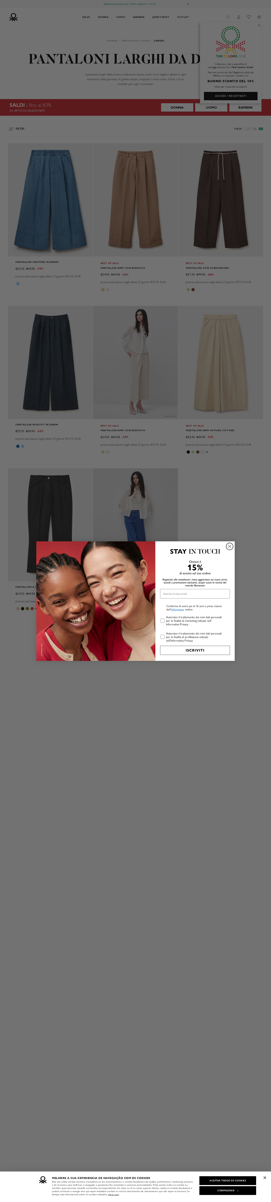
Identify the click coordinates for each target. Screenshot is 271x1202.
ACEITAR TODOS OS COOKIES (227, 1180)
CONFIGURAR (225, 1190)
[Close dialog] (229, 546)
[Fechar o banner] (264, 1177)
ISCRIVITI (195, 650)
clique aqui (113, 1194)
